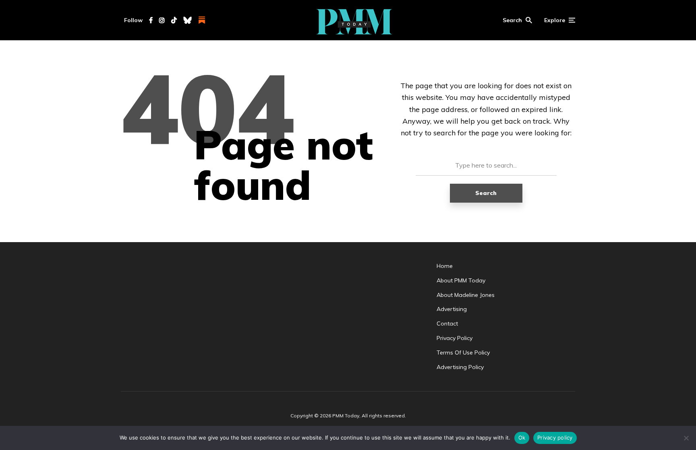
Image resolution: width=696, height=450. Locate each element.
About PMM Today (461, 280)
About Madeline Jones (466, 295)
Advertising (452, 309)
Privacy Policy (454, 338)
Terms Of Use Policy (463, 352)
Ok (522, 437)
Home (445, 266)
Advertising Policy (460, 367)
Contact (447, 323)
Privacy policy (555, 437)
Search (486, 193)
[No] (686, 438)
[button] (517, 20)
